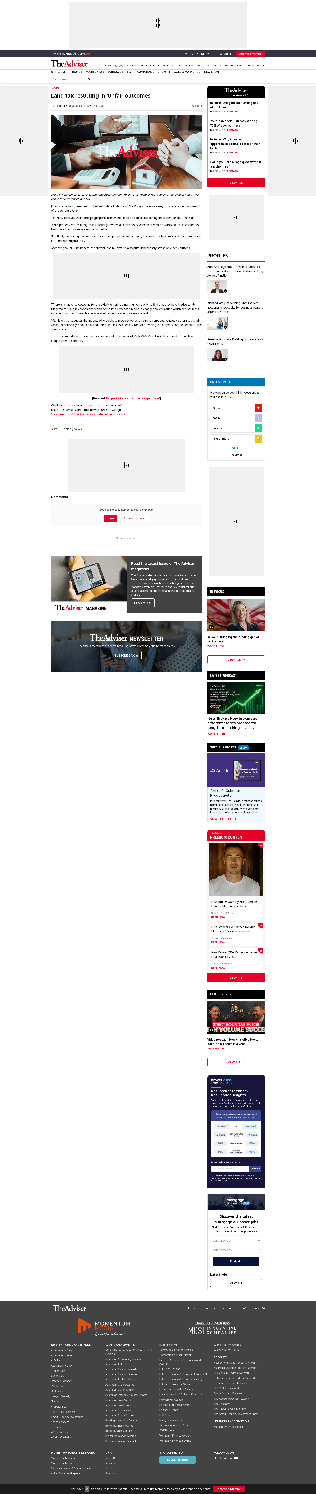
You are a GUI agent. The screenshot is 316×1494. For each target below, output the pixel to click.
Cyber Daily (57, 1375)
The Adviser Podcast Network (231, 1398)
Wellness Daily (60, 1432)
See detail (236, 454)
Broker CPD (203, 65)
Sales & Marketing (187, 71)
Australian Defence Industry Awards (126, 1394)
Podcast (155, 65)
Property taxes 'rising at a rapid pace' (133, 398)
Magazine (236, 65)
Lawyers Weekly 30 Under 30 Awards (181, 1394)
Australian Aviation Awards (121, 1369)
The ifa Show (222, 1403)
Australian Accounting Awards (123, 1359)
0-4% (216, 407)
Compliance (145, 71)
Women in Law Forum (227, 1349)
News (108, 65)
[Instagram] (208, 54)
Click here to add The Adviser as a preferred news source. (88, 414)
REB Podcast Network (227, 1388)
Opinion (143, 65)
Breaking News (71, 429)
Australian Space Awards (120, 1410)
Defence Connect (61, 1380)
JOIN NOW (255, 1169)
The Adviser (58, 1427)
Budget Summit (168, 1344)
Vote (236, 448)
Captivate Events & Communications (72, 1468)
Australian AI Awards (117, 1364)
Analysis (131, 65)
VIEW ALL (236, 183)
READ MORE (142, 603)
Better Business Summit (119, 1430)
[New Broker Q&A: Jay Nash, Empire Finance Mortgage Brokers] (236, 869)
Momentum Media (61, 1463)
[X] (191, 54)
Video (179, 65)
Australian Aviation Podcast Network (235, 1367)
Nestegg (56, 1401)
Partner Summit (168, 1409)
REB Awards (166, 1415)
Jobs (225, 65)
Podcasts (233, 1308)
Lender (62, 71)
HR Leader (57, 1391)
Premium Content (254, 65)
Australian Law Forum (118, 1405)
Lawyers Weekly (60, 1396)
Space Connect (60, 1422)
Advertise (110, 1463)
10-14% (217, 428)
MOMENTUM (78, 53)
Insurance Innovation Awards (176, 1389)
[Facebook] (186, 54)
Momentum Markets (63, 1458)
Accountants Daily (61, 1350)
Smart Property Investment (67, 1416)
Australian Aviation (62, 1365)
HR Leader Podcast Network (230, 1383)
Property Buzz (59, 1406)
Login (227, 53)
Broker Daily (58, 1370)
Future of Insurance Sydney (175, 1384)
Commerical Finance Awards (176, 1349)
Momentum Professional (228, 1426)
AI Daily (55, 1360)
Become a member (250, 53)
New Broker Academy (172, 1399)
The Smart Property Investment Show (236, 1413)
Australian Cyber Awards (119, 1384)
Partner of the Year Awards (175, 1404)
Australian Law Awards (118, 1400)
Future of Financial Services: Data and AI (183, 1374)
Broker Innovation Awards (120, 1435)
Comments (217, 1308)
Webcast (190, 65)
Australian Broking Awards (121, 1379)
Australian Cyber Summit (119, 1389)
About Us (110, 1458)
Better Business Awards (119, 1425)
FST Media (57, 1386)
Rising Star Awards (170, 1420)
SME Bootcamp (168, 1430)
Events (217, 65)
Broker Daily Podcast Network (231, 1372)
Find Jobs (236, 1261)
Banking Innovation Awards (121, 1420)
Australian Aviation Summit (121, 1374)
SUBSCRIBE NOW (126, 655)
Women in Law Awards (227, 1344)
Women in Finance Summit (175, 1440)
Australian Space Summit (120, 1415)
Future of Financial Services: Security (181, 1379)
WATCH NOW (215, 646)
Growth (164, 71)
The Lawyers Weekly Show (230, 1408)
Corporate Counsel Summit (175, 1355)
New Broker (212, 71)
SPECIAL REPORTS (228, 747)
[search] (263, 1308)
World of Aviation (61, 1437)
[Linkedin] (197, 54)
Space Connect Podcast (228, 1393)
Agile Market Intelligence (65, 1473)
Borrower (115, 71)
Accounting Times (61, 1355)
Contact (110, 1468)
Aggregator (95, 71)
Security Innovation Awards (175, 1425)
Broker (76, 71)
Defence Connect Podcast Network (234, 1378)
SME (244, 1308)
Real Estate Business (63, 1411)
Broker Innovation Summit (120, 1441)
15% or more (221, 438)
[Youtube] (202, 54)
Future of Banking (169, 1368)
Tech (130, 71)
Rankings (168, 65)
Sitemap (110, 1473)
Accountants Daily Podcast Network (235, 1362)
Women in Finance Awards (175, 1435)
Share (198, 105)
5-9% (216, 418)
